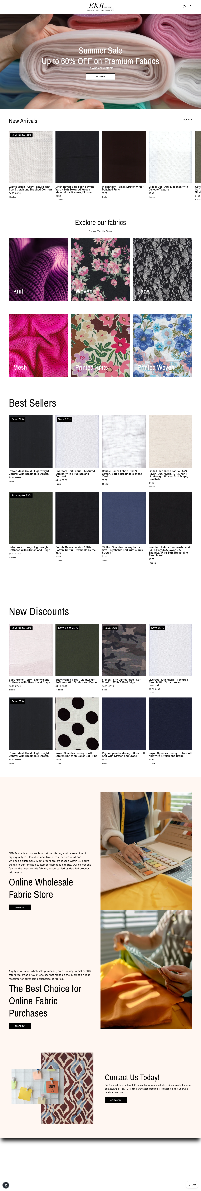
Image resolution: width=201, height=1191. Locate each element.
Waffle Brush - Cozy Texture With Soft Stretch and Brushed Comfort (30, 188)
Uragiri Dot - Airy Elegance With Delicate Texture (168, 188)
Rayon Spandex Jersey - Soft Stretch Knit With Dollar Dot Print (76, 754)
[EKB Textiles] (100, 6)
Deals (86, 1174)
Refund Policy (119, 1165)
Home (87, 1152)
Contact (88, 1165)
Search (116, 1152)
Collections (89, 1160)
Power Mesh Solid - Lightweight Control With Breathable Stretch (29, 472)
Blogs (87, 1169)
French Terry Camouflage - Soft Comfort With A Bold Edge (121, 681)
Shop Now (187, 119)
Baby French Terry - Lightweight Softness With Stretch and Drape (29, 548)
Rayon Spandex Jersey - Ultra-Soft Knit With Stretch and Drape (123, 754)
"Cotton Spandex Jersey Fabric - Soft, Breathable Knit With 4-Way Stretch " (122, 550)
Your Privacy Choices (122, 1156)
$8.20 (58, 196)
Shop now (100, 76)
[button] (184, 7)
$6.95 (58, 760)
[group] (100, 166)
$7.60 (151, 193)
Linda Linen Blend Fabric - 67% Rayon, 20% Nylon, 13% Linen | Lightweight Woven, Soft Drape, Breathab (168, 475)
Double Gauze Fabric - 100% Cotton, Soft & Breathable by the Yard (122, 474)
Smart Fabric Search (93, 1156)
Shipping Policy (120, 1169)
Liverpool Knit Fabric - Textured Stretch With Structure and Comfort (75, 474)
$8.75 (151, 559)
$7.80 (104, 556)
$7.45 (151, 483)
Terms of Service (120, 1174)
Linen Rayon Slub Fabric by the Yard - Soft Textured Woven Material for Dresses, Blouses (74, 190)
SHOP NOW (20, 1026)
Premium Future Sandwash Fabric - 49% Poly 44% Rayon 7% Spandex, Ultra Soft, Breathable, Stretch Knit (170, 551)
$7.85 (104, 193)
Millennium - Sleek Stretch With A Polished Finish (123, 188)
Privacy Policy (119, 1160)
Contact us (115, 1100)
